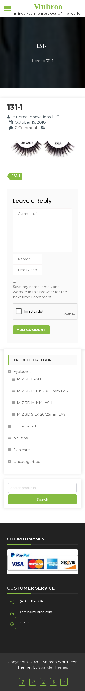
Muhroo (48, 6)
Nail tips (20, 438)
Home (37, 61)
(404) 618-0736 (31, 601)
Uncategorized (26, 461)
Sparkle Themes (53, 667)
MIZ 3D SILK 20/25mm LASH (42, 414)
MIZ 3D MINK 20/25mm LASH (44, 391)
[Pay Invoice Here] (42, 561)
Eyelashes (22, 371)
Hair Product (24, 426)
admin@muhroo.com (36, 612)
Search (42, 499)
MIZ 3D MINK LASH (34, 402)
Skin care (21, 450)
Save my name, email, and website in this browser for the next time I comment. (40, 291)
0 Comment (26, 128)
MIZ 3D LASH (29, 379)
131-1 (16, 176)
